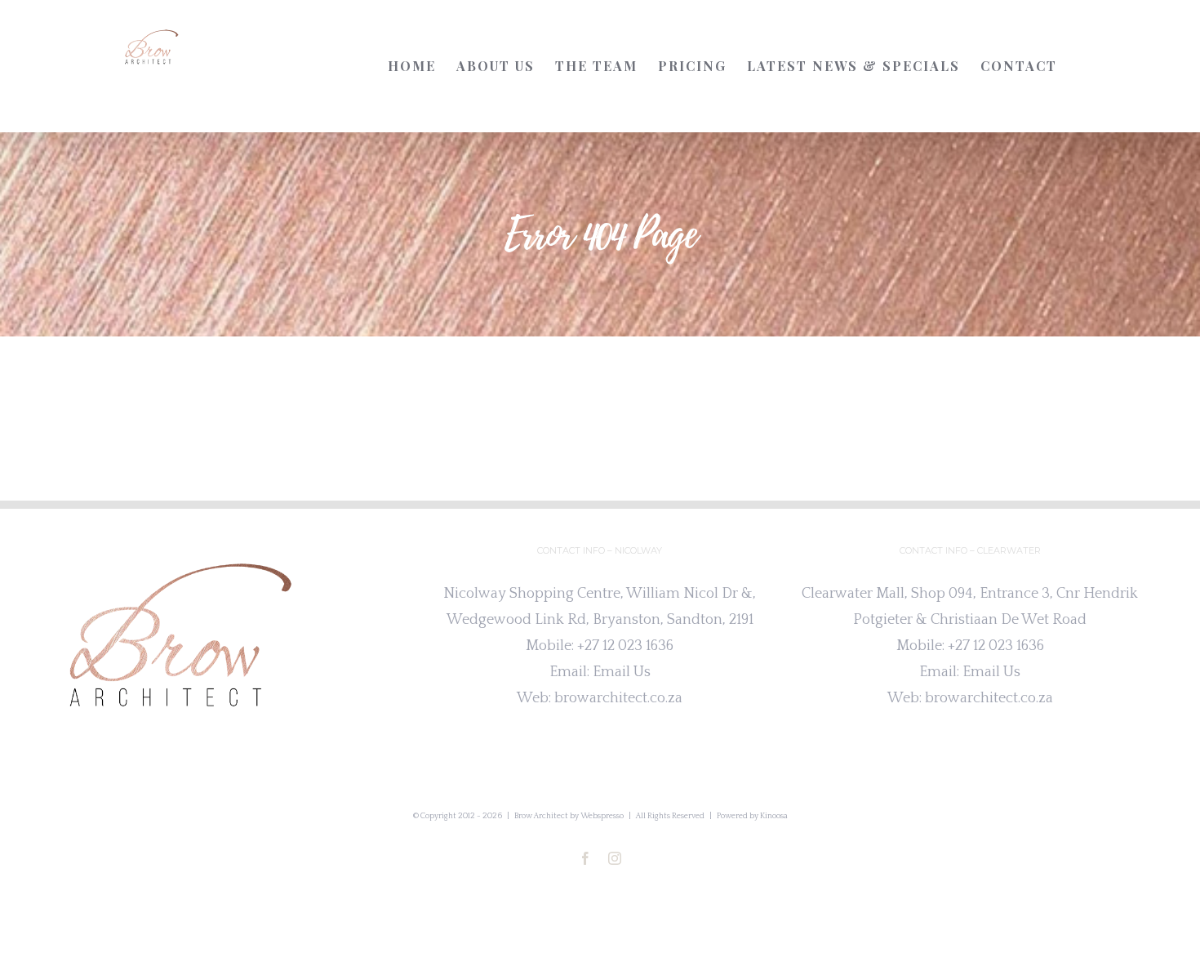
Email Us (622, 672)
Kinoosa (774, 816)
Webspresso (602, 816)
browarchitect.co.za (618, 698)
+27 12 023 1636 (625, 646)
